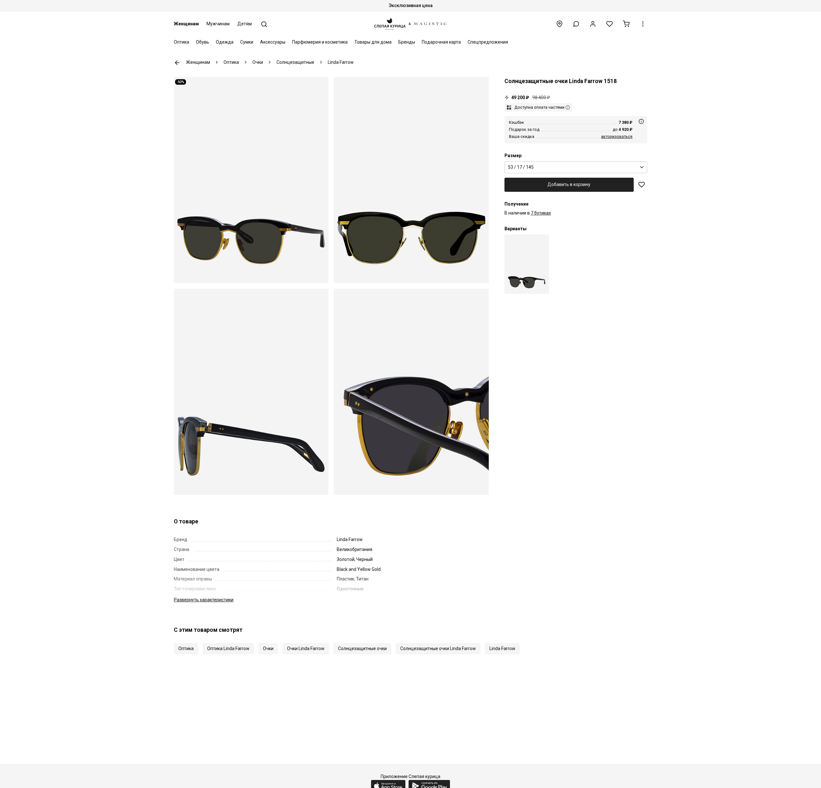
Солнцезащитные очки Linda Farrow (438, 648)
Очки (268, 648)
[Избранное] (609, 24)
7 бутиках (541, 213)
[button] (576, 24)
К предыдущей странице (177, 62)
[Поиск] (264, 24)
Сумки (246, 42)
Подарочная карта (441, 42)
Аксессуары (272, 42)
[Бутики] (559, 24)
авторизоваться (616, 136)
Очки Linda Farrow (306, 648)
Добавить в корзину (568, 184)
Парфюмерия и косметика (320, 42)
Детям (244, 23)
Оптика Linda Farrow (228, 648)
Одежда (224, 42)
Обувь (202, 42)
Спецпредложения (488, 42)
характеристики (203, 599)
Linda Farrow (502, 648)
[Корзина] (626, 24)
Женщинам (186, 23)
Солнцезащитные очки (362, 648)
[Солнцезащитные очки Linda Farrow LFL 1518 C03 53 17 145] (526, 264)
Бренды (406, 42)
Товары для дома (373, 42)
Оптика (181, 42)
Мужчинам (218, 23)
